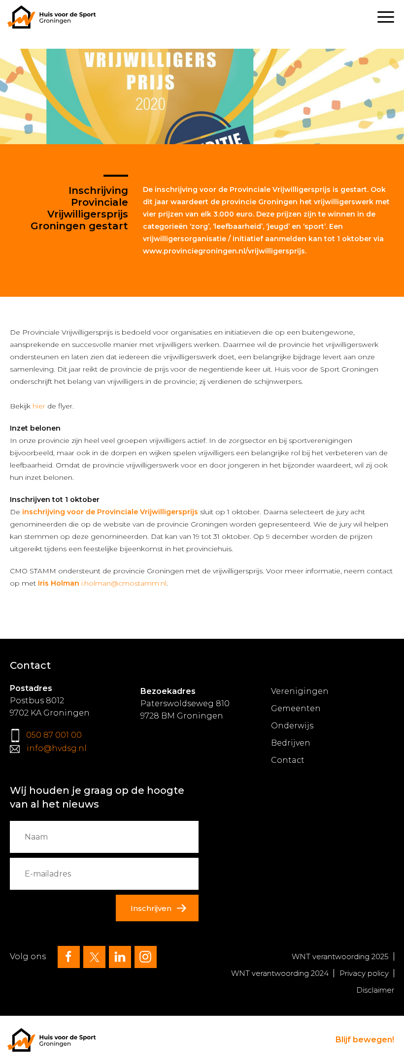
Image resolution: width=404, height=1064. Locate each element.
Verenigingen (300, 691)
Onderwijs (292, 725)
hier (39, 406)
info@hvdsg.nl (57, 748)
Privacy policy (364, 973)
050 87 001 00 (54, 735)
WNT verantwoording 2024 (280, 973)
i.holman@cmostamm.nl (124, 583)
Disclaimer (375, 990)
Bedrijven (290, 743)
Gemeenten (296, 708)
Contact (287, 760)
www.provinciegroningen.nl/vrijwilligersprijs (224, 251)
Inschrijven (151, 908)
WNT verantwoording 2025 (340, 956)
